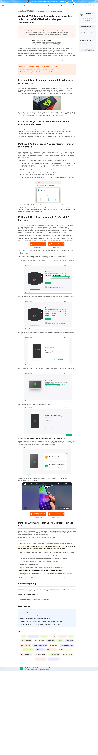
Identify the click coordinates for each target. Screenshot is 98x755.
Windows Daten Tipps (68, 654)
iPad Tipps (53, 636)
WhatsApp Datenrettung (65, 649)
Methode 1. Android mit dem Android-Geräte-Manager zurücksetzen (39, 66)
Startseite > (22, 10)
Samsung (60, 640)
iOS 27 (23, 636)
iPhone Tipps (62, 636)
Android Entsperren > (30, 10)
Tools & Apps (47, 5)
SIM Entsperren (40, 649)
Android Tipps (50, 640)
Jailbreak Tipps (53, 645)
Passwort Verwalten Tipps (40, 645)
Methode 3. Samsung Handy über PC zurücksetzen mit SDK (36, 72)
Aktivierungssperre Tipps (67, 645)
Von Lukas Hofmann (88, 13)
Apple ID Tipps (69, 640)
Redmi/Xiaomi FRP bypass (86, 38)
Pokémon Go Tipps (40, 659)
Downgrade (44, 636)
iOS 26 (70, 636)
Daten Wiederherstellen (40, 654)
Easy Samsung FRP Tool (85, 36)
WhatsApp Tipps (51, 649)
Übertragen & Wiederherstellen (34, 5)
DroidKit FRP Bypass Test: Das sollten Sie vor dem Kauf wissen (87, 50)
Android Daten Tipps (26, 654)
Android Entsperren (86, 26)
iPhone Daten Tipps (54, 654)
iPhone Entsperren (25, 645)
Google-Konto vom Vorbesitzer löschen (87, 33)
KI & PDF (54, 5)
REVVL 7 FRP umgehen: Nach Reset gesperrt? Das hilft (87, 46)
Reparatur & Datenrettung (18, 5)
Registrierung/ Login (26, 599)
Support (76, 5)
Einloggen (93, 5)
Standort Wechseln (53, 659)
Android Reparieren (39, 640)
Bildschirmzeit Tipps (28, 649)
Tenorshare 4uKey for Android (34, 227)
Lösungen (60, 5)
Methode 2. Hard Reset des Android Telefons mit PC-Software (37, 69)
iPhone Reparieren (33, 636)
